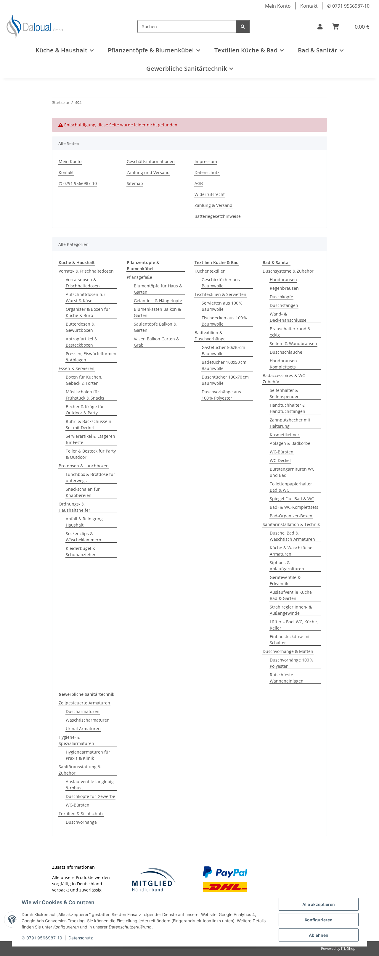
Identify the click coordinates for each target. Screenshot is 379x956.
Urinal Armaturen (83, 728)
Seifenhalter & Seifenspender (284, 393)
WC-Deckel (280, 460)
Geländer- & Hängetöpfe (158, 300)
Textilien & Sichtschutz (81, 813)
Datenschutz (80, 937)
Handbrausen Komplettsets (283, 364)
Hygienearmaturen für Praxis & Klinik (88, 755)
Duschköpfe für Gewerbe (90, 796)
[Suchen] (243, 26)
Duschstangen (284, 305)
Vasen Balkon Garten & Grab (156, 342)
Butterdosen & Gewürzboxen (80, 327)
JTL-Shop (348, 948)
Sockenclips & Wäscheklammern (83, 537)
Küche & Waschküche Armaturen (291, 551)
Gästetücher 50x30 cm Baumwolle (223, 350)
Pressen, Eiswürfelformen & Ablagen (91, 357)
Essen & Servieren (76, 368)
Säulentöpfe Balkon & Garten (155, 327)
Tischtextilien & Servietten (220, 294)
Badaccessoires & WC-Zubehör (284, 378)
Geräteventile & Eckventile (285, 580)
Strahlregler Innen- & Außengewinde (291, 610)
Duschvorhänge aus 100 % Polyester (221, 395)
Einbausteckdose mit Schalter (290, 640)
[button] (320, 26)
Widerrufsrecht (210, 194)
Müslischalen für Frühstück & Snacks (85, 395)
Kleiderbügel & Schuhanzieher (81, 551)
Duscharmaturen (82, 711)
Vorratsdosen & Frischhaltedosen (83, 283)
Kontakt (309, 6)
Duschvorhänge (81, 822)
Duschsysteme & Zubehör (288, 271)
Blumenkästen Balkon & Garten (157, 312)
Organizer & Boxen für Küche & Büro (88, 312)
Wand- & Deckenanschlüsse (288, 317)
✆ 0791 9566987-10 (42, 937)
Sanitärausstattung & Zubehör (80, 770)
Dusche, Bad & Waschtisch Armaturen (292, 536)
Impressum (206, 161)
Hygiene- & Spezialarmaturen (76, 740)
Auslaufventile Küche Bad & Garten (291, 595)
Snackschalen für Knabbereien (83, 492)
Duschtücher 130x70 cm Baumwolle (225, 380)
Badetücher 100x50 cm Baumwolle (224, 365)
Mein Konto (278, 6)
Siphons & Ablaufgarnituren (287, 566)
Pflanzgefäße (139, 277)
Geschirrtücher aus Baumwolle (221, 283)
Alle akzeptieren (318, 904)
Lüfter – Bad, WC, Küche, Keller (294, 625)
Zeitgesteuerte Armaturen (84, 703)
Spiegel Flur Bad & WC (292, 498)
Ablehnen (318, 935)
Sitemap (135, 183)
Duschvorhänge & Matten (288, 651)
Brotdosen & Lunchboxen (84, 466)
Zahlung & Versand (213, 205)
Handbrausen (283, 279)
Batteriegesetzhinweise (218, 216)
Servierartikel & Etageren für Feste (90, 439)
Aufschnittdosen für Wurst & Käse (85, 297)
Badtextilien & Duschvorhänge (210, 336)
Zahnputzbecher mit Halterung (290, 423)
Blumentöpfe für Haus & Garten (158, 289)
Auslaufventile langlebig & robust (90, 785)
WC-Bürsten (281, 452)
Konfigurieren (319, 919)
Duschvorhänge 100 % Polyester (291, 663)
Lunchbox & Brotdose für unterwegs (90, 477)
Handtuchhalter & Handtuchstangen (287, 408)
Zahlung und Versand (148, 172)
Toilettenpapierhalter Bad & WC (291, 487)
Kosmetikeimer (284, 434)
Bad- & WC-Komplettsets (294, 507)
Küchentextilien (210, 271)
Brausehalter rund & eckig (290, 332)
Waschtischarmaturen (88, 720)
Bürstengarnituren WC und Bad (292, 472)
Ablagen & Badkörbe (290, 443)
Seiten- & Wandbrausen (293, 343)
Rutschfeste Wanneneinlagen (286, 678)
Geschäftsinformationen (151, 161)
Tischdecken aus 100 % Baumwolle (224, 321)
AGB (199, 183)
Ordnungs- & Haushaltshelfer (74, 507)
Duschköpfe (281, 297)
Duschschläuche (286, 352)
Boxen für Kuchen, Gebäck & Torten (84, 380)
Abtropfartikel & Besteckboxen (81, 342)
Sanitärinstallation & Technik (291, 524)
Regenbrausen (284, 288)
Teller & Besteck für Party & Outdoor (91, 454)
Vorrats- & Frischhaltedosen (86, 271)
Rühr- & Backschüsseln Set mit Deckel (88, 424)
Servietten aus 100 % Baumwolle (222, 306)
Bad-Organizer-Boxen (291, 516)
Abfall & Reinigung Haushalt (84, 522)
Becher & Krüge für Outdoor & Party (85, 410)
